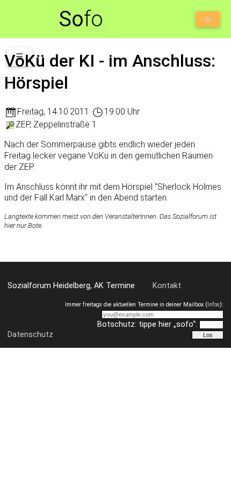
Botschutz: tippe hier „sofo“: (147, 324)
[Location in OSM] (10, 124)
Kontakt (167, 285)
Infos (213, 304)
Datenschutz (30, 334)
